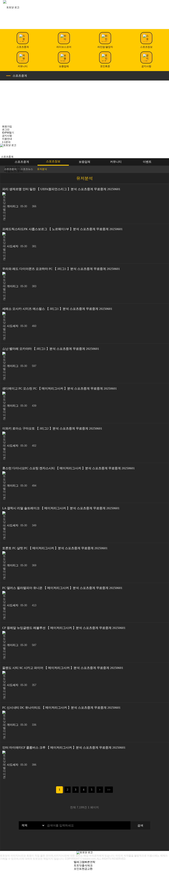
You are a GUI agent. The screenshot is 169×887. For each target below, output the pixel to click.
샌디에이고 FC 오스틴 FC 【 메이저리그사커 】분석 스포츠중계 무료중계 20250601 (59, 388)
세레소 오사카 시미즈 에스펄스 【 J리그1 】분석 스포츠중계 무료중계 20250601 (57, 308)
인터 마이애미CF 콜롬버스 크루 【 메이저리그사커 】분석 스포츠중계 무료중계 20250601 (64, 747)
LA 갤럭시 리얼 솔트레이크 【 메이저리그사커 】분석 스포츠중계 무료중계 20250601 (61, 508)
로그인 (5, 129)
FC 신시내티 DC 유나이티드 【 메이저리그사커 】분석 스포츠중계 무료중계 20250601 (61, 707)
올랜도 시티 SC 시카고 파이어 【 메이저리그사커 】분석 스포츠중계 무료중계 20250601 (62, 667)
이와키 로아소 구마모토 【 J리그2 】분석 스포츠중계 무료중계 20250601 (52, 428)
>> (108, 789)
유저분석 (42, 169)
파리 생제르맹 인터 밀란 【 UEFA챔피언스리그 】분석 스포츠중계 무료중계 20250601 (61, 189)
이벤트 (147, 161)
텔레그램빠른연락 (84, 862)
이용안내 (7, 138)
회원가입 (7, 126)
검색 (140, 825)
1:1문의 (6, 142)
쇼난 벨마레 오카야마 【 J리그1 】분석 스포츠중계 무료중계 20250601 (50, 348)
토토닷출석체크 (83, 865)
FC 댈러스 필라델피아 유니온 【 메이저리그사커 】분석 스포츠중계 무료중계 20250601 (62, 588)
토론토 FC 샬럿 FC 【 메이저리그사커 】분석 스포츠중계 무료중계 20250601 (55, 548)
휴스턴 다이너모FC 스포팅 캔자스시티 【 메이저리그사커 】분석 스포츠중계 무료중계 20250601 (68, 468)
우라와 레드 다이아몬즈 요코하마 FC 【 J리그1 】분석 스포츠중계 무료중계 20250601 (61, 268)
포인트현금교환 (83, 868)
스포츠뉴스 (27, 169)
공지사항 (7, 135)
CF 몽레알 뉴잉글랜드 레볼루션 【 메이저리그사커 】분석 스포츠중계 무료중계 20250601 (64, 628)
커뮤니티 (116, 161)
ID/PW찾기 (8, 132)
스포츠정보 (53, 161)
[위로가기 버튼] (84, 885)
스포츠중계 (20, 75)
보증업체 (84, 161)
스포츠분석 (10, 169)
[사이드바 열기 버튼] (4, 151)
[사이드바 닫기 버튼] (165, 21)
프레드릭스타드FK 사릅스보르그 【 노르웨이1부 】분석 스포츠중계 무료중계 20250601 (62, 229)
